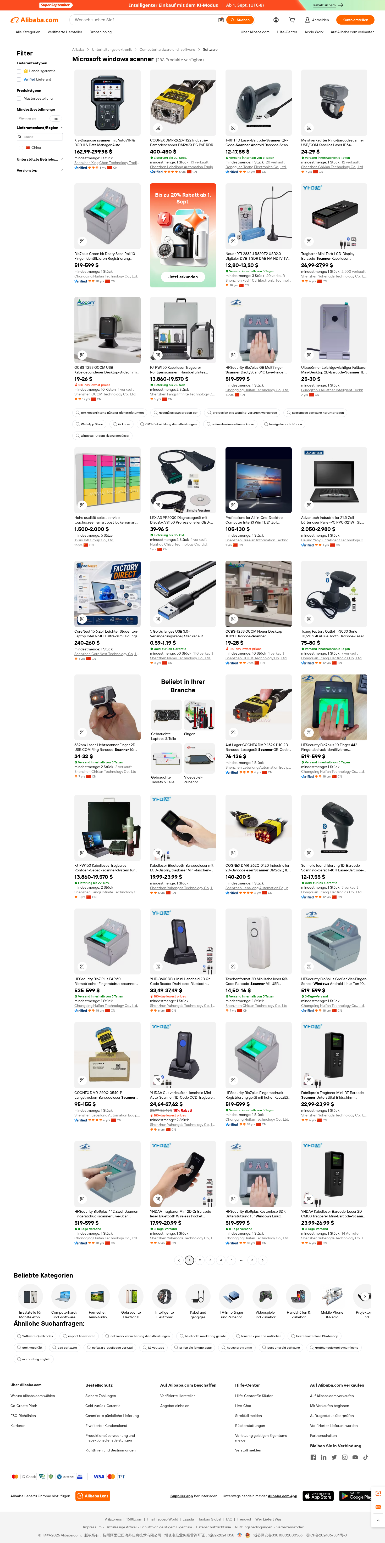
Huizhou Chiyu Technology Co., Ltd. (178, 544)
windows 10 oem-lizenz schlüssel (105, 436)
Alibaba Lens (21, 1496)
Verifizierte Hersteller (177, 1396)
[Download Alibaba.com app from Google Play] (357, 1496)
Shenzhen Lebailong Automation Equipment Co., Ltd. (183, 167)
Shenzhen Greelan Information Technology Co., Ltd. (259, 540)
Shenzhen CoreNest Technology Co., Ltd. (107, 654)
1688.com (134, 1519)
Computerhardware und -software (167, 49)
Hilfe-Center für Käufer (254, 1396)
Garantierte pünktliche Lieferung (112, 1416)
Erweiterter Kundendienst (106, 1425)
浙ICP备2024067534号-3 (326, 1535)
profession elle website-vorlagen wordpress (245, 413)
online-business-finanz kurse (233, 424)
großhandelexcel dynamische (336, 1347)
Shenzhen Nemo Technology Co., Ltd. (180, 658)
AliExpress (113, 1519)
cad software (67, 1347)
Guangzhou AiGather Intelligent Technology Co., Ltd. (334, 390)
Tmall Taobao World (162, 1519)
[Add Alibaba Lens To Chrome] (92, 1496)
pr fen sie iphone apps (195, 1347)
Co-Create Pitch (23, 1406)
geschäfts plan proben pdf (178, 413)
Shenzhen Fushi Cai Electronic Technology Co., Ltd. (259, 280)
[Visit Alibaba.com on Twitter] (334, 1457)
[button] (221, 20)
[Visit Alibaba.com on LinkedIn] (324, 1457)
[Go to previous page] (179, 1260)
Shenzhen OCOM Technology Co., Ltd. (105, 394)
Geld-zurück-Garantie (102, 1406)
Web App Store (92, 424)
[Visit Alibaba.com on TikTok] (365, 1457)
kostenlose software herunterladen (318, 413)
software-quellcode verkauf (112, 1347)
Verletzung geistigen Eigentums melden (261, 1437)
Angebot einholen (174, 1406)
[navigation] (40, 655)
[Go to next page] (262, 1260)
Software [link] (210, 49)
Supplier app (181, 1496)
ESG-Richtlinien (23, 1416)
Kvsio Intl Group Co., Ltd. (94, 540)
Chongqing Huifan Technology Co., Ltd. (106, 276)
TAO (229, 1519)
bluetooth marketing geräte (205, 1336)
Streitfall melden (248, 1416)
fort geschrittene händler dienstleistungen (112, 413)
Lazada (188, 1519)
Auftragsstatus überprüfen (332, 1416)
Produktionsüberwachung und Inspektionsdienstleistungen (110, 1437)
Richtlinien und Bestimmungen (110, 1450)
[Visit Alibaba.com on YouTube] (355, 1457)
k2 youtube (156, 1347)
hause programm (239, 1347)
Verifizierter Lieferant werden (334, 1425)
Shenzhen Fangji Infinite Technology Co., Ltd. (183, 394)
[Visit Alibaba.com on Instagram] (345, 1457)
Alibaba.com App (282, 1496)
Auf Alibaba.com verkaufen (332, 1396)
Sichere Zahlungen (100, 1396)
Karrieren (17, 1425)
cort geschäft (32, 1347)
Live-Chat (243, 1406)
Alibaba (78, 49)
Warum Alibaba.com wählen (32, 1396)
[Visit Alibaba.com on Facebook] (313, 1457)
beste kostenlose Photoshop (317, 1336)
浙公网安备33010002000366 (278, 1535)
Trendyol (244, 1519)
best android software (283, 1347)
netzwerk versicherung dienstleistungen (140, 1336)
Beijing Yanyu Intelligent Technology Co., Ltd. (334, 540)
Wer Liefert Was (268, 1519)
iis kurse (124, 424)
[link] (378, 1493)
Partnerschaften (323, 1435)
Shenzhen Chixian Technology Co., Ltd (332, 167)
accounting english (36, 1359)
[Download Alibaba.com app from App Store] (318, 1496)
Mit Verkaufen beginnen (329, 1406)
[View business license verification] (239, 1535)
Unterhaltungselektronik (112, 49)
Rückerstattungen (250, 1425)
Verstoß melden (248, 1450)
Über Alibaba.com (25, 1385)
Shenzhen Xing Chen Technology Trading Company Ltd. (107, 163)
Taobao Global (209, 1519)
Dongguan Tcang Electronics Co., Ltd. (256, 167)
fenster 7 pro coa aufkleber (261, 1336)
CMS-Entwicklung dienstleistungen (171, 424)
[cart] (293, 21)
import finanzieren (81, 1336)
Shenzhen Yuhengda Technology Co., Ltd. (334, 276)
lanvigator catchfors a (285, 424)
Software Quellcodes (37, 1336)
